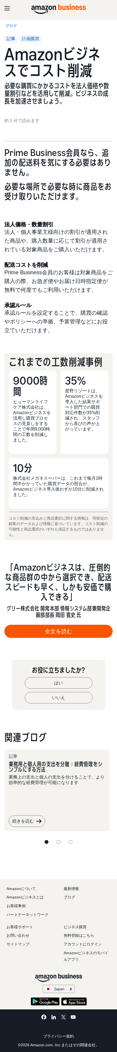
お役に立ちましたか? (58, 670)
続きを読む (23, 821)
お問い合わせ (18, 935)
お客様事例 (16, 906)
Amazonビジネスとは (25, 897)
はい (58, 682)
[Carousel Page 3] (70, 842)
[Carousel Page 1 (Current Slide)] (46, 842)
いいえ (58, 697)
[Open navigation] (7, 8)
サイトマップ (18, 944)
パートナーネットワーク (27, 914)
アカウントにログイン (83, 944)
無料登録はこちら (79, 935)
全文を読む (58, 631)
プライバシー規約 (58, 1036)
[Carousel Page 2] (58, 842)
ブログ (69, 897)
